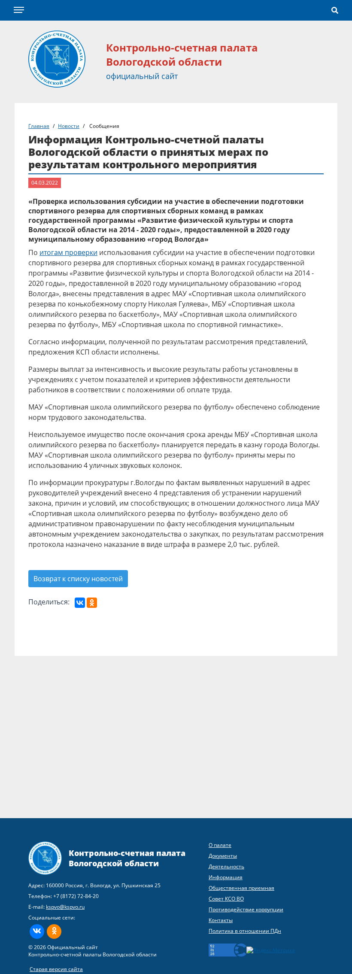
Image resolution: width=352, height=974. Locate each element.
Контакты (221, 920)
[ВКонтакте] (80, 603)
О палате (220, 845)
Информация (226, 877)
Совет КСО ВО (226, 898)
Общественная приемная (241, 888)
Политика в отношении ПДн (245, 931)
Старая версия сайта (56, 969)
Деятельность (226, 866)
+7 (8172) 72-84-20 (76, 896)
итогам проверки (68, 252)
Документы (223, 855)
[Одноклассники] (92, 603)
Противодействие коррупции (246, 909)
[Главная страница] (56, 58)
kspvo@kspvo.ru (65, 906)
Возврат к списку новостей (78, 578)
